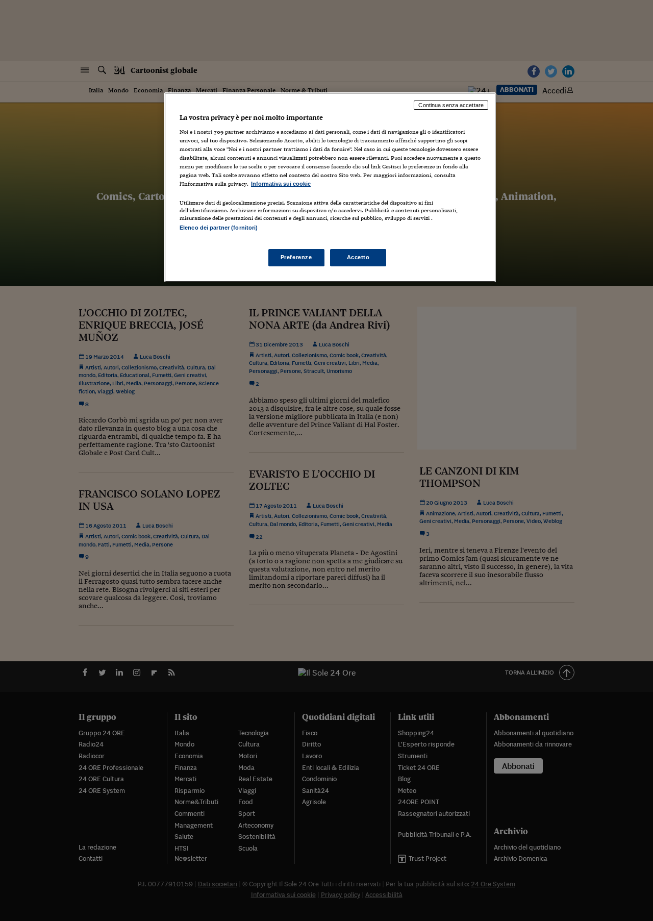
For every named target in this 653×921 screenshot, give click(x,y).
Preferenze (296, 257)
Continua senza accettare (451, 105)
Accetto (358, 257)
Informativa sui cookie (281, 184)
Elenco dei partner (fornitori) (219, 228)
